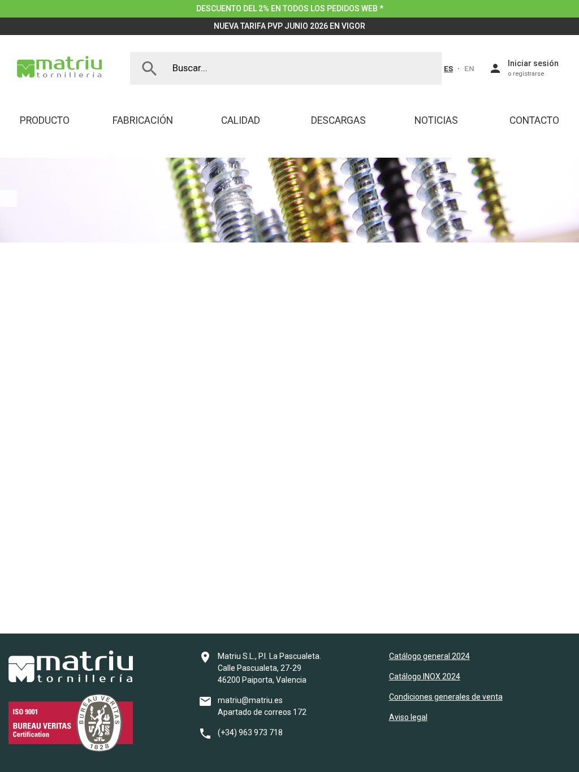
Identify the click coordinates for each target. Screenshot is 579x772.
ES (448, 68)
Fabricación (143, 120)
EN (469, 68)
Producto (45, 120)
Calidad (240, 120)
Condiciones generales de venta (446, 696)
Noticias (436, 120)
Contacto (534, 120)
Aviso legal (408, 717)
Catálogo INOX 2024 (424, 676)
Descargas (338, 120)
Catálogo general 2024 (429, 656)
